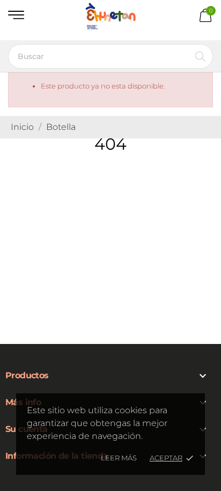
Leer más (119, 457)
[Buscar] (200, 56)
